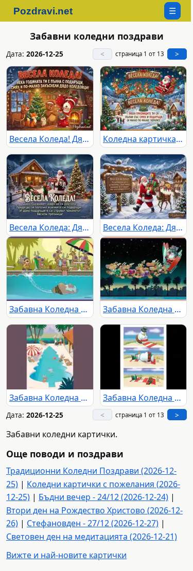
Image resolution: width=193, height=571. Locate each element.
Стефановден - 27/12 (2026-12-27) (93, 523)
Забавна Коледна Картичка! (143, 309)
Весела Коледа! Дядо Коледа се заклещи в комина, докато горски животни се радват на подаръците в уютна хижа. (50, 139)
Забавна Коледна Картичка (50, 309)
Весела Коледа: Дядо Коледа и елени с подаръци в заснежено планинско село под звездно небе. (143, 227)
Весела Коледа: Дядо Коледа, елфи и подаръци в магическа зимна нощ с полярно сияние (50, 227)
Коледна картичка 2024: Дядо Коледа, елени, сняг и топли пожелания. (143, 139)
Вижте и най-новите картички (66, 555)
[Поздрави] (48, 11)
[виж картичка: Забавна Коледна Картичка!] (143, 269)
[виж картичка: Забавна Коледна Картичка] (50, 269)
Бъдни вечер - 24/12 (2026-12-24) (103, 497)
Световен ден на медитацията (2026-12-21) (91, 536)
